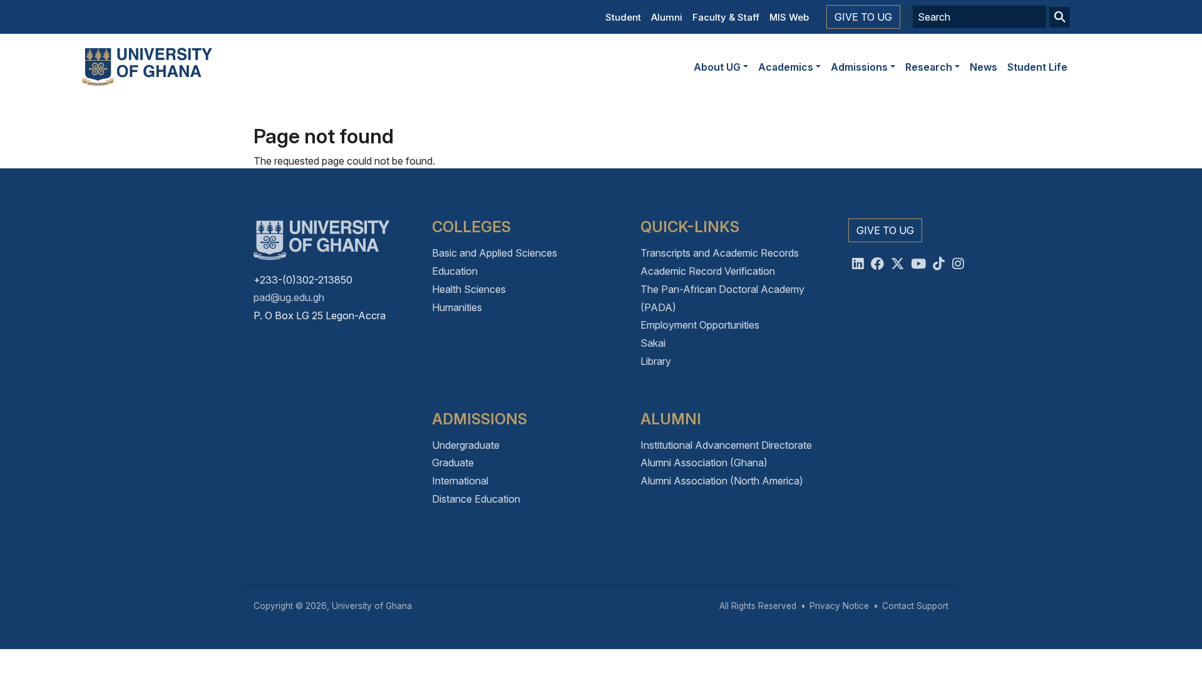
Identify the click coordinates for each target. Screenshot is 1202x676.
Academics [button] (785, 67)
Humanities (457, 307)
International (460, 480)
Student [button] (623, 17)
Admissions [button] (859, 67)
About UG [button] (717, 67)
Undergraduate (466, 445)
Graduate (453, 462)
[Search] (1059, 17)
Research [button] (928, 67)
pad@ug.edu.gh (289, 297)
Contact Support (915, 606)
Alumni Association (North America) (721, 480)
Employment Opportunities (699, 325)
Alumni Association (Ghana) (704, 462)
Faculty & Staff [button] (725, 17)
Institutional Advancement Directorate (726, 445)
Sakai (652, 343)
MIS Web (789, 17)
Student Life (1037, 67)
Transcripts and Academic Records (719, 253)
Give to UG (863, 17)
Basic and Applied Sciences (494, 253)
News (983, 67)
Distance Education (476, 499)
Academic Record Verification (707, 271)
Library (655, 361)
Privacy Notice (839, 606)
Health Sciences (469, 289)
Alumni (666, 17)
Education (455, 271)
